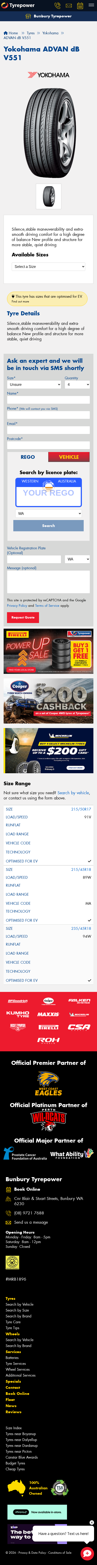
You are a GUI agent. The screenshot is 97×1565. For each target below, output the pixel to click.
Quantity (71, 378)
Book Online (17, 1393)
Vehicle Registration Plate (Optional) (26, 550)
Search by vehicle (73, 793)
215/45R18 (81, 869)
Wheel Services (18, 1369)
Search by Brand (18, 1316)
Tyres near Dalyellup (21, 1439)
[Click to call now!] (57, 5)
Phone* (32, 408)
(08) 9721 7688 (29, 1213)
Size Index (14, 1428)
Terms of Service (47, 605)
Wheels (13, 1333)
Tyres (10, 1298)
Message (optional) (22, 568)
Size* (11, 378)
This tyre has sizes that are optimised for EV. (47, 298)
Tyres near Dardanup (22, 1445)
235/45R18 (81, 928)
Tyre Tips (12, 1328)
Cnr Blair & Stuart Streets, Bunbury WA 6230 (48, 1201)
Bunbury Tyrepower (52, 16)
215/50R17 (81, 809)
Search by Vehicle (19, 1304)
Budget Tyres (15, 1463)
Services (13, 1351)
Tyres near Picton (19, 1451)
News (11, 1405)
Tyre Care (13, 1322)
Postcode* (15, 438)
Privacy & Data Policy (32, 1553)
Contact (13, 1387)
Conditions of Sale (60, 1553)
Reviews (13, 1411)
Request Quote (23, 617)
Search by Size (17, 1310)
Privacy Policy (17, 605)
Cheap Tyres (15, 1469)
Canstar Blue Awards (22, 1457)
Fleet (10, 1399)
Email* (12, 423)
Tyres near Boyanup (21, 1433)
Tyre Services (16, 1363)
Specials (13, 1381)
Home (13, 33)
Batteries (12, 1357)
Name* (12, 393)
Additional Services (20, 1375)
